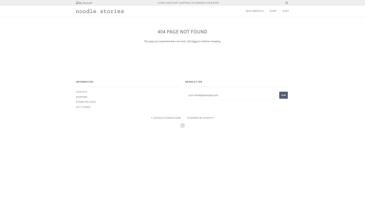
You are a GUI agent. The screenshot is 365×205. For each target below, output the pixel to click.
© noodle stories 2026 (166, 118)
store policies (86, 102)
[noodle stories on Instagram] (183, 126)
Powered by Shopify (200, 118)
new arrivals (255, 11)
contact (81, 92)
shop (273, 11)
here (194, 41)
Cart (285, 11)
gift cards (83, 107)
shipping (81, 97)
